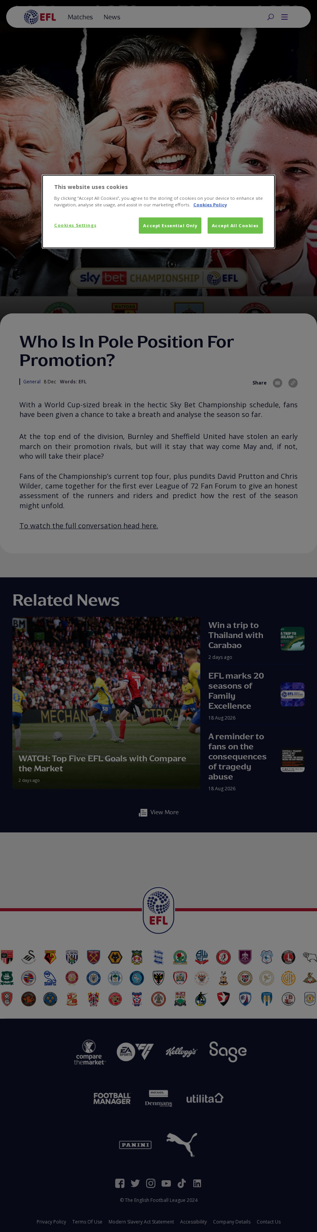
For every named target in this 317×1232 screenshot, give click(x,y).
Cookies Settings (75, 225)
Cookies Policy (210, 204)
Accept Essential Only (170, 225)
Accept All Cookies (235, 225)
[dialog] (158, 211)
